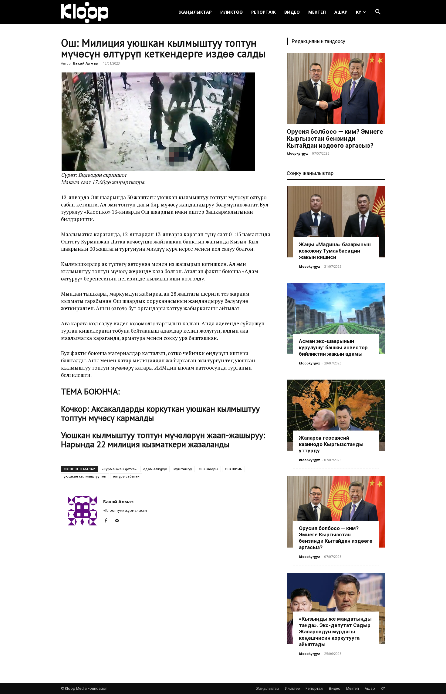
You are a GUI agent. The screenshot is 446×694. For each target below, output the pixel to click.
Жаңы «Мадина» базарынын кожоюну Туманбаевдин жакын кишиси (335, 250)
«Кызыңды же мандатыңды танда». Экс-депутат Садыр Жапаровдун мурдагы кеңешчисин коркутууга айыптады (335, 631)
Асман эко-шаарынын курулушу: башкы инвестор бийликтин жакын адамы (333, 347)
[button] (377, 12)
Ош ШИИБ (233, 469)
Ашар (340, 12)
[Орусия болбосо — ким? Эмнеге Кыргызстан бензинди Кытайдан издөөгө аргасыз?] (336, 88)
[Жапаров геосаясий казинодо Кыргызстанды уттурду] (336, 415)
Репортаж (263, 12)
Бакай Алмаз (85, 63)
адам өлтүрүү (155, 469)
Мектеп (317, 12)
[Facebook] (108, 520)
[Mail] (119, 520)
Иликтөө (231, 12)
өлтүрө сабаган (126, 476)
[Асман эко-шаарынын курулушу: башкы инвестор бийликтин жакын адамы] (336, 318)
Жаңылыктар (195, 12)
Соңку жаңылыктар (310, 173)
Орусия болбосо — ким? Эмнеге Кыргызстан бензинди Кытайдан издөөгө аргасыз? (335, 138)
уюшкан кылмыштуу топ (85, 476)
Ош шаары (208, 469)
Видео (292, 12)
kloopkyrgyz (297, 153)
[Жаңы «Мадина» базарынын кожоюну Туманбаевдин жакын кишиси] (336, 221)
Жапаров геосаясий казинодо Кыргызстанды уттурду (331, 444)
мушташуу (183, 469)
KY (358, 12)
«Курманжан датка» (119, 469)
